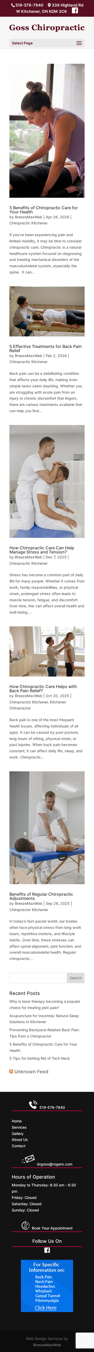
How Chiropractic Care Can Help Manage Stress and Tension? (41, 550)
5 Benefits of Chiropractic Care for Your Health (43, 209)
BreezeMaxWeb (28, 217)
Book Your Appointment (51, 1228)
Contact (18, 1146)
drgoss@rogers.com (54, 1164)
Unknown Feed (31, 1071)
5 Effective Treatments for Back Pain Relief (45, 348)
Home (17, 1121)
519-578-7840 (29, 5)
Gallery (18, 1133)
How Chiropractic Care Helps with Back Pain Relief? (43, 688)
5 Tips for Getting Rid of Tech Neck (39, 1058)
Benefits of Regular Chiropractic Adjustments (41, 896)
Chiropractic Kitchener (28, 223)
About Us (20, 1139)
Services (19, 1127)
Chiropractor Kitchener (28, 702)
